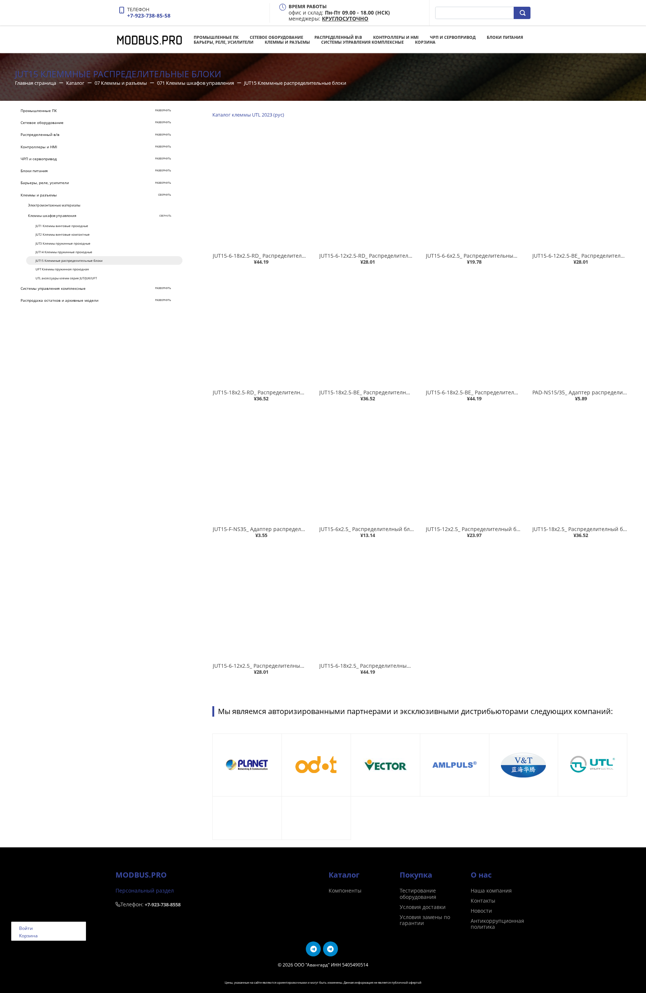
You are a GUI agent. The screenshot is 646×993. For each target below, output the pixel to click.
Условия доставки (423, 906)
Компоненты (345, 890)
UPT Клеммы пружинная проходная (62, 269)
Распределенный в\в (338, 37)
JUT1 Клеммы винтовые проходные (62, 226)
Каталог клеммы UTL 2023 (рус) (248, 114)
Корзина (425, 42)
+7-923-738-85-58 (148, 15)
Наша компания (491, 890)
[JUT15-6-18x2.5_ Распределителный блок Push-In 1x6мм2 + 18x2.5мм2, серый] (366, 602)
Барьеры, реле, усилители (223, 42)
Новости (481, 910)
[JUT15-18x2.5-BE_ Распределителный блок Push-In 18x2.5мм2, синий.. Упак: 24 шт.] (366, 328)
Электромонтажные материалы (54, 205)
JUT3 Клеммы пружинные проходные (63, 243)
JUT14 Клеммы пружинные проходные (64, 252)
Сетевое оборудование (276, 37)
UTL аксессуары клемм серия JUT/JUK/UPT (66, 278)
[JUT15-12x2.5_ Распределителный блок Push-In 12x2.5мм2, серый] (473, 465)
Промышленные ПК (216, 37)
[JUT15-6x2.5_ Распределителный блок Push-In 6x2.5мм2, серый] (366, 465)
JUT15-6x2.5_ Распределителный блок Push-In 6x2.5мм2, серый (399, 529)
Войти (26, 928)
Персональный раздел (145, 890)
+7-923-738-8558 (163, 904)
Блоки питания (505, 37)
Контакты (483, 900)
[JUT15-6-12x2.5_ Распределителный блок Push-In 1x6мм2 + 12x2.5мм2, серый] (260, 602)
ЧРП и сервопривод (453, 37)
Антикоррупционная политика (497, 924)
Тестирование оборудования (418, 893)
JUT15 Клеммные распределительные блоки (69, 260)
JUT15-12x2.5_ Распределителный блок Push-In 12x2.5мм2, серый (509, 529)
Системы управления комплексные (362, 42)
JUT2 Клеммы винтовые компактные (63, 234)
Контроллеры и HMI (396, 37)
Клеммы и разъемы (287, 42)
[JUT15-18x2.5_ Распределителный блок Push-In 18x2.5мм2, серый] (579, 465)
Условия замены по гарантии (425, 920)
